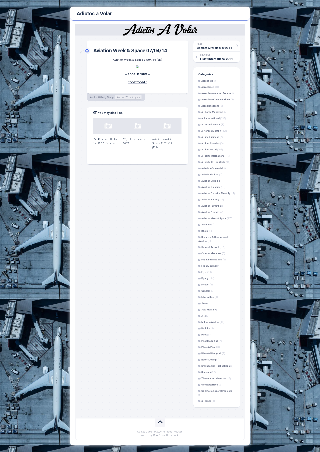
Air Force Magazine (212, 112)
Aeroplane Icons (210, 106)
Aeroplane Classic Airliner (215, 99)
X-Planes (206, 401)
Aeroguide (207, 81)
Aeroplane (207, 87)
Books (204, 231)
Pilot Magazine (209, 341)
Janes (204, 303)
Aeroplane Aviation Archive (216, 93)
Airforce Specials (210, 124)
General (205, 291)
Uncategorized (209, 384)
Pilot (204, 334)
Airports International (213, 156)
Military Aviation (210, 322)
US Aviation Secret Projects (216, 391)
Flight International (211, 259)
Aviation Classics (210, 187)
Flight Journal (209, 266)
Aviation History (210, 199)
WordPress (159, 435)
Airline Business (210, 137)
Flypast (205, 284)
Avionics (206, 224)
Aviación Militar (210, 174)
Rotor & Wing (208, 359)
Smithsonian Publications (215, 366)
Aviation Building (210, 181)
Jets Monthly (208, 309)
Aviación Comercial (212, 168)
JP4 (203, 316)
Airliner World (209, 149)
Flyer (204, 272)
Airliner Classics (210, 143)
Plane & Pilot (208, 347)
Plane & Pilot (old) (211, 353)
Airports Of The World (213, 162)
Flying (204, 278)
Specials (206, 372)
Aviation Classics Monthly (215, 193)
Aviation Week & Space (128, 97)
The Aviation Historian (213, 378)
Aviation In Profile (211, 206)
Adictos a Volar (94, 13)
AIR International (210, 118)
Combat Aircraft (210, 247)
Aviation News (209, 212)
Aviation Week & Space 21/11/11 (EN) (162, 143)
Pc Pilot (205, 328)
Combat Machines (211, 253)
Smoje (110, 97)
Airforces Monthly (211, 131)
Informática (207, 297)
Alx (178, 435)
